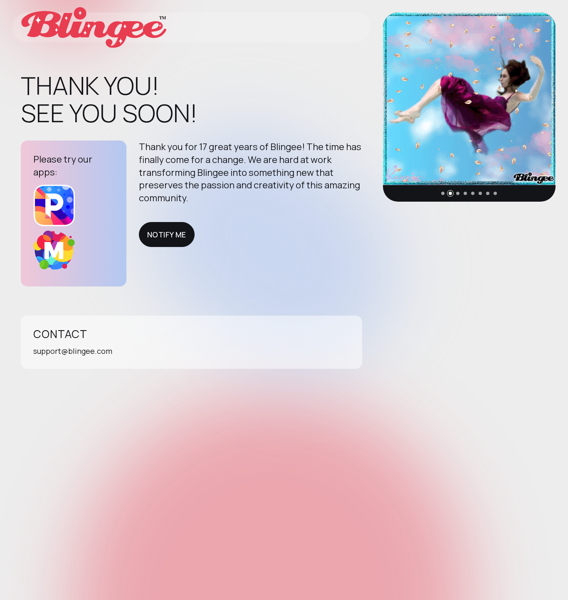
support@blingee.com (72, 351)
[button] (443, 193)
